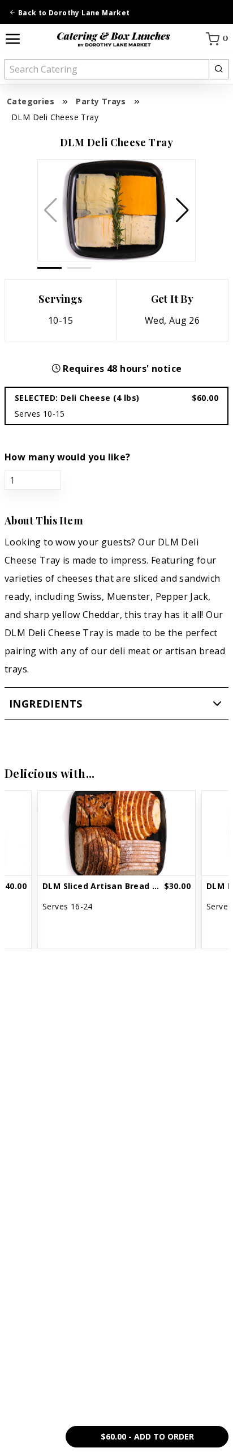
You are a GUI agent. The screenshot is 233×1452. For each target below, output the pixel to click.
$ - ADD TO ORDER (147, 1436)
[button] (182, 210)
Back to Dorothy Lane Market (73, 13)
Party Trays (101, 101)
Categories (30, 101)
